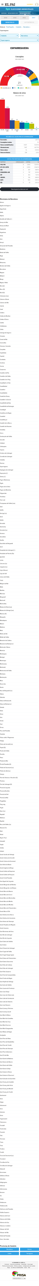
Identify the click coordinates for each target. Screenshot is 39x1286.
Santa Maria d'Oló (5, 911)
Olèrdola (2, 697)
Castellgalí (3, 409)
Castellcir (2, 389)
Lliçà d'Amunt (4, 570)
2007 (33, 17)
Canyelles (2, 349)
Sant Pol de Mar (4, 1055)
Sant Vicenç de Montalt (6, 1088)
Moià (1, 630)
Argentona (3, 232)
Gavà (1, 516)
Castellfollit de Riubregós (7, 406)
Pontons (2, 781)
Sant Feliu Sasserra (5, 971)
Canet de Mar (4, 339)
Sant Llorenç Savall (5, 1012)
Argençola (3, 229)
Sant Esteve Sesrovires (6, 961)
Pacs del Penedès (5, 731)
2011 (24, 17)
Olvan (1, 714)
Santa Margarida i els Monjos (8, 888)
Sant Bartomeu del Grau (7, 931)
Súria (1, 1115)
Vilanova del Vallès (5, 1219)
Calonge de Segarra (5, 333)
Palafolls (2, 734)
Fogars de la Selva (5, 486)
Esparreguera (4, 466)
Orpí (1, 724)
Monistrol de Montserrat (6, 644)
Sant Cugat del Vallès (6, 951)
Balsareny (3, 262)
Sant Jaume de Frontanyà (7, 988)
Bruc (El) (2, 289)
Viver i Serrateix (4, 1239)
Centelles (2, 430)
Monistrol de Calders (6, 640)
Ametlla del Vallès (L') (6, 219)
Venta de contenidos (15, 1264)
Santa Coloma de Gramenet (8, 861)
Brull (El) (2, 292)
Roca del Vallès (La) (5, 824)
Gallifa (2, 510)
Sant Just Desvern (5, 1005)
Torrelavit (2, 1159)
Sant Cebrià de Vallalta (6, 941)
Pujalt (1, 807)
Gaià (1, 506)
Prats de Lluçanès (5, 787)
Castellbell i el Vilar (5, 383)
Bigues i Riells (4, 282)
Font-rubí (2, 500)
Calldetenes (3, 326)
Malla (1, 587)
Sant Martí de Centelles (6, 1018)
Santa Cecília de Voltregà (7, 854)
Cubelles (2, 460)
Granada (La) (3, 530)
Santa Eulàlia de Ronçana (7, 874)
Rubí (1, 831)
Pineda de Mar (4, 761)
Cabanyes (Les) (4, 296)
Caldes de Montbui (5, 316)
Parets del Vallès (4, 751)
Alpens (2, 215)
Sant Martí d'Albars (5, 1015)
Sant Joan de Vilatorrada (7, 995)
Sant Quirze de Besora (6, 1062)
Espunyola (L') (4, 473)
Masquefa (3, 617)
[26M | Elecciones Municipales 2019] (19, 9)
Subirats (2, 1112)
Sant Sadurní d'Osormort (7, 1075)
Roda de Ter (3, 828)
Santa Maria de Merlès (6, 901)
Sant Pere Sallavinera (6, 1052)
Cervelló (2, 440)
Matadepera (3, 620)
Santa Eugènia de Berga (7, 868)
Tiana (1, 1142)
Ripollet (2, 821)
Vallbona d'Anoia (4, 1175)
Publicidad (23, 1264)
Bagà (1, 256)
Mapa (8, 1267)
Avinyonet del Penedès (6, 246)
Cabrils (2, 306)
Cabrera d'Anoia (4, 299)
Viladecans (3, 1202)
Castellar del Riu (4, 373)
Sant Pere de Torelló (6, 1045)
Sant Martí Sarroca (5, 1025)
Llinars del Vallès (4, 577)
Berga (1, 279)
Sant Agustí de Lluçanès (7, 881)
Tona (1, 1145)
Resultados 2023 (13, 13)
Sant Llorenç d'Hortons (6, 1008)
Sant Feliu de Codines (6, 965)
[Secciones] (2, 4)
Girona (30, 1249)
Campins (2, 336)
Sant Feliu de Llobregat (6, 968)
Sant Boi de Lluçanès (6, 938)
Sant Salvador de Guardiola (7, 1078)
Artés (1, 236)
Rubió (1, 834)
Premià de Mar (4, 797)
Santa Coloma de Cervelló (7, 858)
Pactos (34, 13)
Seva (1, 1098)
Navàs (2, 687)
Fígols (1, 483)
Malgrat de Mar (4, 583)
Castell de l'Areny (5, 396)
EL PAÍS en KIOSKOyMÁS (17, 1267)
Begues (2, 272)
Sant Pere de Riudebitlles (7, 1042)
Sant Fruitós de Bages (6, 978)
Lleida (9, 1253)
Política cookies (18, 1266)
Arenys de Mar (4, 222)
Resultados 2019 (25, 13)
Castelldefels (3, 393)
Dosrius (2, 463)
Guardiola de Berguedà (6, 543)
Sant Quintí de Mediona (6, 1058)
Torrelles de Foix (4, 1162)
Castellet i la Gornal (5, 399)
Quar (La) (2, 811)
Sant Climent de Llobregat (7, 948)
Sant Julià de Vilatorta (6, 1001)
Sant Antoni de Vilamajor (7, 921)
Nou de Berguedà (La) (6, 690)
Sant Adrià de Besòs (5, 864)
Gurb (1, 547)
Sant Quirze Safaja (5, 1068)
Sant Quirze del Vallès (6, 1065)
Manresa (2, 593)
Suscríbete (30, 4)
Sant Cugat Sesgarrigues (7, 955)
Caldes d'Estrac (4, 319)
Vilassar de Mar (4, 1232)
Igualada (2, 557)
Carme (2, 366)
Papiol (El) (3, 747)
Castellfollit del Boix (5, 403)
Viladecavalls (3, 1206)
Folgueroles (3, 493)
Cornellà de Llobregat (6, 456)
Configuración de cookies (29, 1266)
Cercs (1, 433)
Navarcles (3, 684)
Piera (1, 757)
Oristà (1, 721)
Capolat (2, 356)
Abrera (2, 202)
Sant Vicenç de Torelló (6, 1092)
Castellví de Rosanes (6, 426)
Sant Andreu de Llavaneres (7, 918)
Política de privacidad (7, 1266)
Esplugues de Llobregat (6, 470)
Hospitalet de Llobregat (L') (7, 550)
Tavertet (2, 1132)
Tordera (2, 1149)
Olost (1, 710)
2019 (5, 17)
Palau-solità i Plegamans (7, 737)
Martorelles (3, 603)
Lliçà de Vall (3, 573)
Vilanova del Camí (5, 1216)
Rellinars (2, 818)
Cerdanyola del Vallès (6, 436)
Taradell (2, 1125)
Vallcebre (2, 1179)
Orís (1, 717)
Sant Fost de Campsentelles (8, 975)
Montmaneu (3, 664)
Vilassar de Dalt (4, 1229)
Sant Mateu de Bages (6, 1032)
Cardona (2, 363)
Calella (2, 322)
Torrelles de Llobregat (6, 1165)
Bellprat (2, 276)
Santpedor (3, 1035)
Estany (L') (3, 476)
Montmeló (3, 667)
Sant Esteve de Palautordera (8, 958)
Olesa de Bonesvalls (5, 700)
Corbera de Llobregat (6, 453)
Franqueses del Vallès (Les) (7, 503)
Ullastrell (2, 1169)
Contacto (7, 1264)
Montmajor (3, 660)
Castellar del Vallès (5, 376)
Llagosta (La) (3, 567)
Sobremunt (3, 1105)
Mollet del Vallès (4, 637)
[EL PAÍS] (10, 4)
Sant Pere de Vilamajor (6, 1048)
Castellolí (2, 416)
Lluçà (1, 580)
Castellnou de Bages (5, 413)
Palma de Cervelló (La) (6, 744)
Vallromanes (3, 1189)
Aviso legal (30, 1264)
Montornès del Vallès (6, 670)
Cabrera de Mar (4, 302)
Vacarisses (3, 1172)
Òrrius (2, 727)
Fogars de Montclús (5, 490)
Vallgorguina (3, 1182)
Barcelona (3, 269)
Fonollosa (2, 496)
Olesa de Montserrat (5, 704)
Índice (25, 1267)
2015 (14, 17)
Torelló (2, 1152)
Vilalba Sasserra (4, 1212)
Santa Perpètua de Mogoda (7, 925)
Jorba (1, 560)
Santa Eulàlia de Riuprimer (7, 871)
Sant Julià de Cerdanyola (7, 998)
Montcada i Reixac (5, 647)
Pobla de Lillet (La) (5, 771)
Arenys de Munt (4, 225)
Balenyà (2, 259)
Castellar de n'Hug (5, 379)
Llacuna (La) (3, 563)
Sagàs (2, 844)
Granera (2, 533)
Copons (2, 450)
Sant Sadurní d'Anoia (6, 1072)
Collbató (2, 443)
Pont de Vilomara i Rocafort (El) (9, 777)
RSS (29, 1267)
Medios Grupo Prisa (19, 1278)
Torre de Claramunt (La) (7, 1155)
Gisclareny (3, 527)
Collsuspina (3, 446)
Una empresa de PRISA (19, 1273)
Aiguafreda (3, 209)
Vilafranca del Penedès (6, 1209)
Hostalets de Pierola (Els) (7, 553)
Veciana (2, 1192)
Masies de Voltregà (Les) (7, 610)
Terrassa (2, 1139)
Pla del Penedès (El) (5, 764)
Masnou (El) (3, 613)
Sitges (2, 1102)
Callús (1, 329)
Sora (1, 1109)
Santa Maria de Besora (6, 891)
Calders (2, 312)
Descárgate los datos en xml (19, 189)
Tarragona (29, 1253)
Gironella (2, 523)
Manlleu (2, 590)
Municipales (10, 22)
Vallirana (2, 1185)
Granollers (3, 537)
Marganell (3, 597)
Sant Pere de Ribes (5, 1038)
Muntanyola (3, 677)
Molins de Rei (3, 634)
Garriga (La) (3, 513)
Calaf (1, 309)
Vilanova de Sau (4, 1222)
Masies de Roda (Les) (6, 607)
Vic (1, 1195)
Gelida (2, 520)
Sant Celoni (3, 945)
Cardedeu (3, 359)
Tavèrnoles (3, 1129)
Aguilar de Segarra (5, 205)
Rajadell (2, 814)
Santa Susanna (4, 928)
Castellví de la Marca (6, 423)
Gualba (2, 540)
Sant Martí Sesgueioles (6, 1028)
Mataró (2, 624)
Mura (1, 680)
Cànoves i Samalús (5, 346)
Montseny (2, 674)
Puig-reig (2, 804)
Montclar (2, 650)
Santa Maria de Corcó (6, 894)
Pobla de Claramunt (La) (7, 767)
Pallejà (2, 741)
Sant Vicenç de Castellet (7, 1082)
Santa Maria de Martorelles (7, 898)
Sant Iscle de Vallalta (6, 985)
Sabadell (2, 841)
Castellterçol (3, 419)
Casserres (3, 369)
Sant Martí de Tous (5, 1022)
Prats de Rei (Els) (5, 791)
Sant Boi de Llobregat (6, 935)
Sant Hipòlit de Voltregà (6, 981)
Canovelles (3, 343)
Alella (1, 212)
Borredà (2, 286)
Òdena (2, 694)
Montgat (2, 657)
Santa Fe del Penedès (6, 878)
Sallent (2, 851)
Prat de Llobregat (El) (6, 784)
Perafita (2, 754)
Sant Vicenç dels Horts (6, 1085)
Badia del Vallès (4, 252)
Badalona (2, 249)
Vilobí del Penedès (5, 1236)
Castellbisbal (3, 386)
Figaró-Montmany (5, 480)
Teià (1, 1135)
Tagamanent (3, 1119)
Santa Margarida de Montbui (8, 884)
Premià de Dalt (4, 794)
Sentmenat (3, 1095)
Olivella (2, 707)
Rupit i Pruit (3, 838)
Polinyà (2, 774)
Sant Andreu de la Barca (7, 915)
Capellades (3, 353)
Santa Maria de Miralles (6, 904)
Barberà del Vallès (5, 266)
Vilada (2, 1199)
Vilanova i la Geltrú (5, 1226)
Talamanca (3, 1122)
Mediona (2, 627)
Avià (1, 239)
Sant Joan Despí (4, 991)
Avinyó (2, 242)
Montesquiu (3, 654)
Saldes (2, 848)
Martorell (2, 600)
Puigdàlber (3, 801)
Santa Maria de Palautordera (8, 908)
